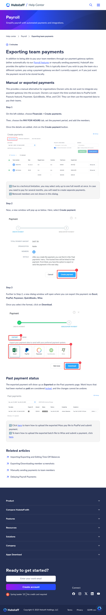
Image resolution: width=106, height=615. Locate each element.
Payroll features (41, 62)
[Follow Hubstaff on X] (86, 594)
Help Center (36, 5)
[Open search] (90, 5)
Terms (69, 610)
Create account (30, 587)
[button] (99, 608)
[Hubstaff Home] (15, 5)
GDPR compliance (95, 610)
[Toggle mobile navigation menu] (98, 5)
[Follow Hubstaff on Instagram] (79, 594)
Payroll (24, 36)
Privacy (80, 610)
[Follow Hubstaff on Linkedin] (92, 594)
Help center (11, 36)
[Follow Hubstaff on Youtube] (98, 594)
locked (48, 388)
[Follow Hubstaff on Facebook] (73, 594)
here (20, 425)
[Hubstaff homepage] (11, 610)
